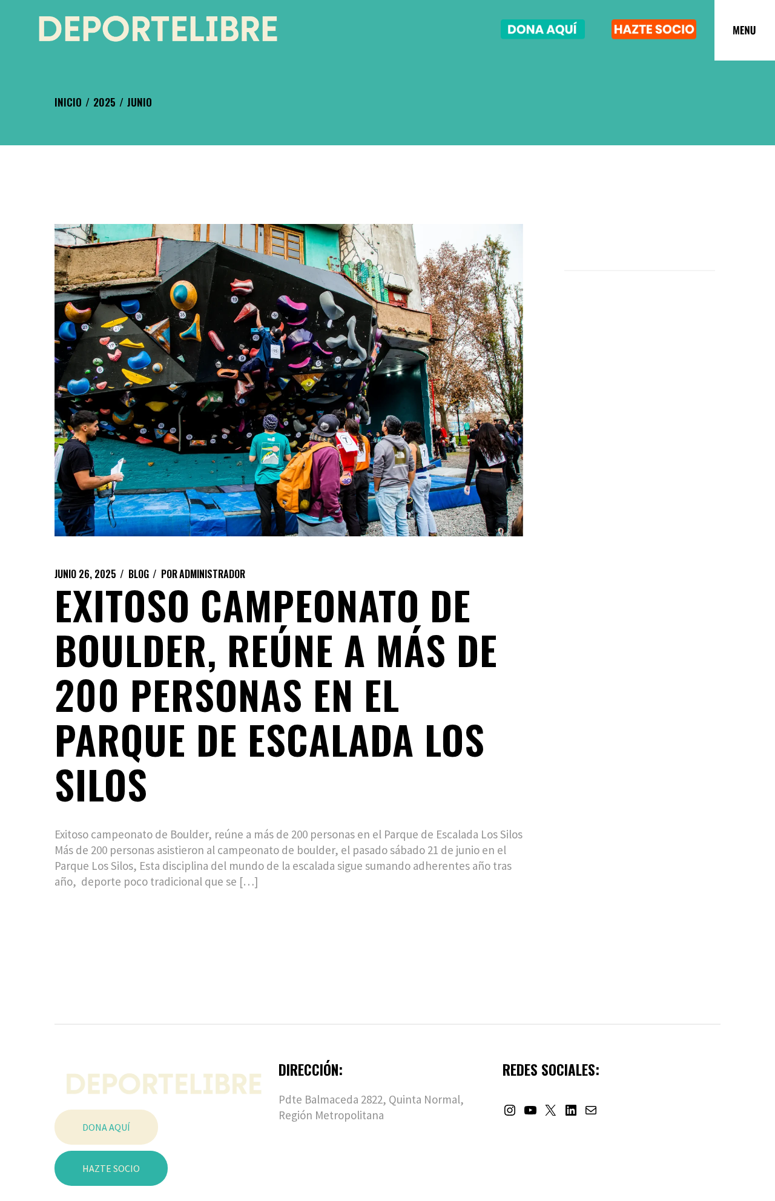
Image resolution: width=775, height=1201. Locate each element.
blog (138, 574)
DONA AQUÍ (106, 1127)
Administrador (203, 574)
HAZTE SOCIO (111, 1168)
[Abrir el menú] (744, 30)
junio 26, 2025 (85, 574)
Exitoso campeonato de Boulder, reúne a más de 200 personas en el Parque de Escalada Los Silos (276, 694)
